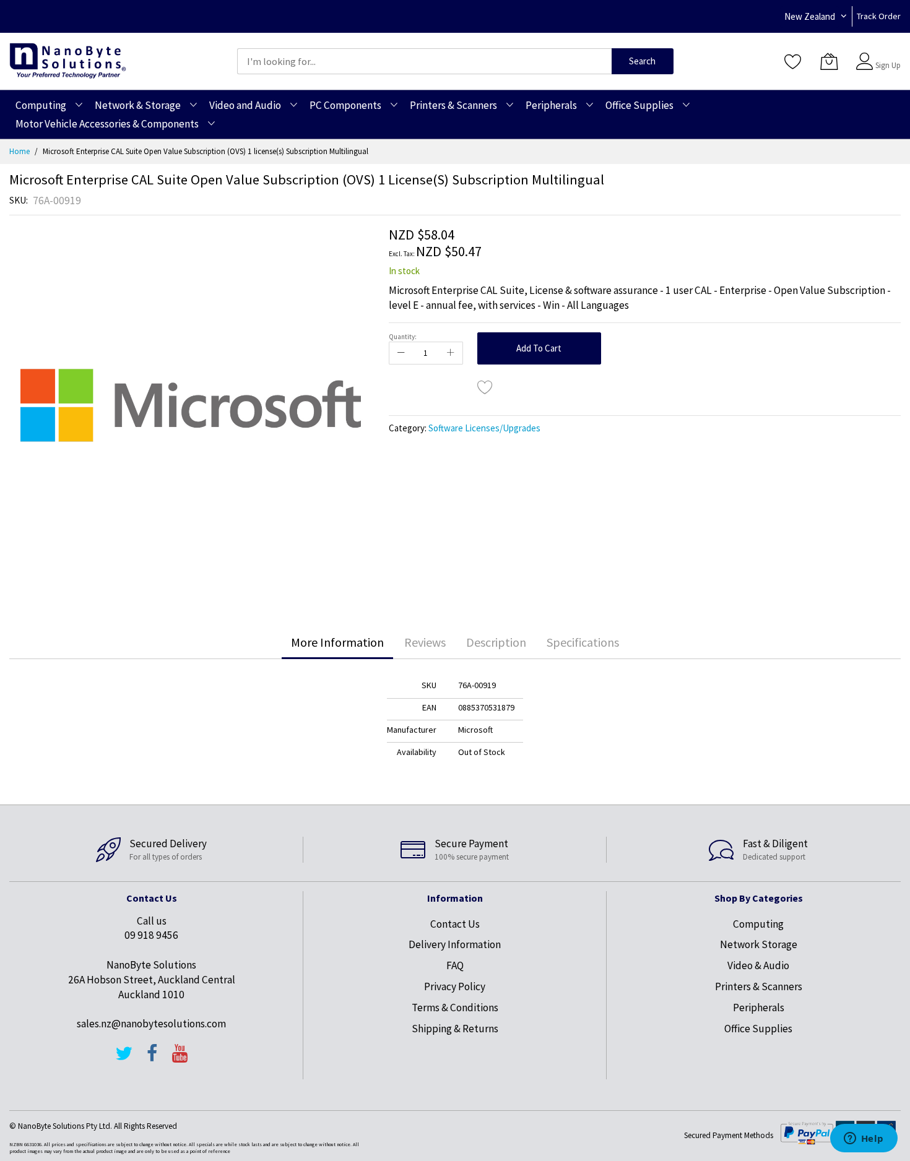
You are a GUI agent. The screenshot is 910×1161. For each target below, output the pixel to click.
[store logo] (67, 61)
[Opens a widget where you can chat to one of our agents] (864, 1139)
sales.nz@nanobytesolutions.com (151, 1023)
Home (19, 151)
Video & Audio (758, 965)
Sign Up (888, 65)
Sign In (886, 55)
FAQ (455, 965)
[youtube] (180, 1059)
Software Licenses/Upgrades (484, 428)
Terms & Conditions (455, 1007)
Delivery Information (455, 944)
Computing (758, 924)
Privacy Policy (454, 986)
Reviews (425, 642)
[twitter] (123, 1059)
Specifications (583, 642)
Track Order (879, 16)
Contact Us (455, 924)
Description (496, 642)
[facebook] (152, 1059)
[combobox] (424, 61)
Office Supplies (758, 1028)
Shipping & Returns (455, 1028)
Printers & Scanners (758, 986)
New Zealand (809, 16)
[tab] (337, 642)
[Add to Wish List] (485, 387)
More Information (337, 642)
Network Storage (758, 944)
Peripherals (758, 1007)
